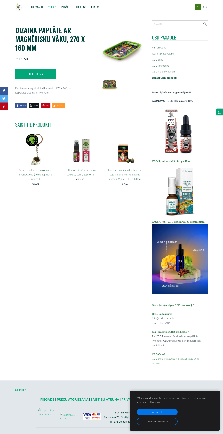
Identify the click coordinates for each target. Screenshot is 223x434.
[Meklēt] (205, 24)
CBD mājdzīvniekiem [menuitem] (163, 71)
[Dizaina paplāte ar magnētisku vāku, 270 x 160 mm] (109, 84)
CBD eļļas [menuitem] (157, 59)
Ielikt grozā (36, 74)
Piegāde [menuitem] (65, 7)
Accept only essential (157, 421)
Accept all (157, 411)
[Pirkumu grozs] (219, 112)
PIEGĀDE (47, 399)
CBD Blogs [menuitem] (80, 7)
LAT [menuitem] (197, 6)
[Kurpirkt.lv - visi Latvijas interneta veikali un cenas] (47, 423)
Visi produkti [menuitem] (159, 47)
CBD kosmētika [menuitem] (160, 65)
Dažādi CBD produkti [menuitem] (164, 77)
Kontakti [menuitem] (96, 7)
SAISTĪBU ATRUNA (105, 399)
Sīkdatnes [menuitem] (20, 390)
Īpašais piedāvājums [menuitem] (163, 53)
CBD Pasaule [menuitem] (36, 7)
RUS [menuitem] (204, 6)
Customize (155, 401)
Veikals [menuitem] (52, 7)
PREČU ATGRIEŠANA (72, 399)
